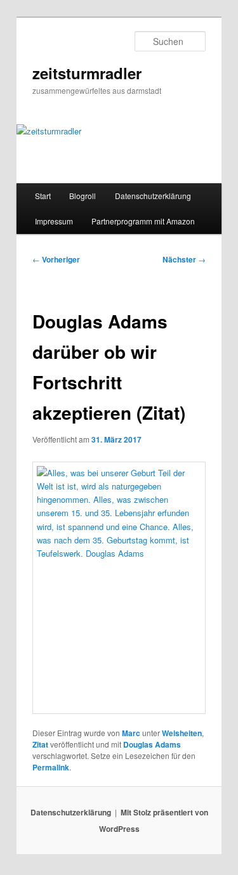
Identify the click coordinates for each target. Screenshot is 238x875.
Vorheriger (56, 259)
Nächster (184, 259)
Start (43, 195)
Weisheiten (182, 733)
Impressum (54, 221)
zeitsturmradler (87, 73)
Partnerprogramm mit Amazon (143, 221)
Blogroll (82, 195)
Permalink (50, 767)
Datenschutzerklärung (153, 195)
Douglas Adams (152, 744)
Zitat (40, 744)
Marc (131, 733)
